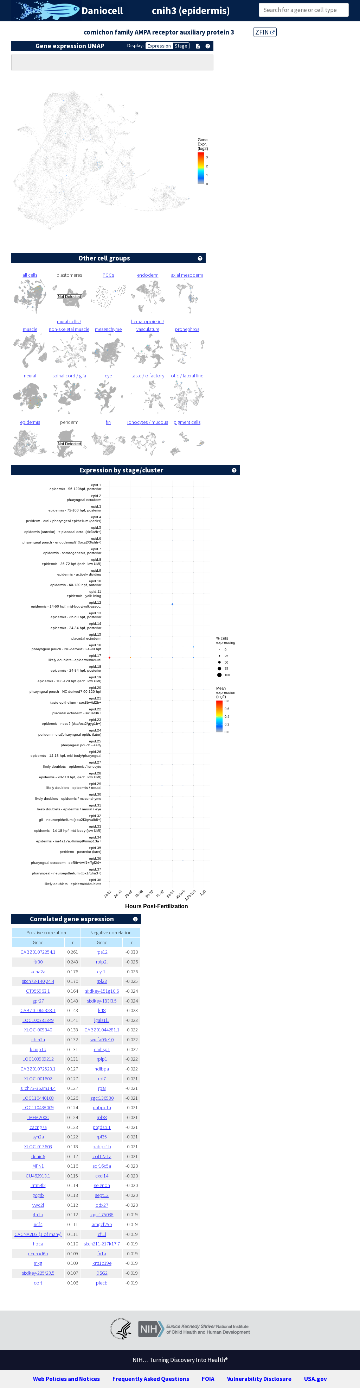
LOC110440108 (38, 1098)
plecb (102, 1283)
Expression (159, 46)
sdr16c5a (101, 1166)
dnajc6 (38, 1156)
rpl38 (102, 1117)
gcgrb (38, 1195)
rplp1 (102, 1059)
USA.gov (315, 1379)
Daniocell (102, 10)
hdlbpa (102, 1069)
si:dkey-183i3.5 (102, 1001)
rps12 (102, 952)
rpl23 (102, 981)
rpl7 (102, 1078)
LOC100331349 (38, 1020)
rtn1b (38, 1214)
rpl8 (102, 1088)
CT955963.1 (38, 991)
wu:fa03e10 (102, 1039)
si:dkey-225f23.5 (38, 1273)
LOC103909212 (38, 1059)
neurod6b (38, 1253)
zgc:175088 (102, 1214)
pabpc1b (101, 1146)
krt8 (102, 1010)
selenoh (102, 1185)
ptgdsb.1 (102, 1127)
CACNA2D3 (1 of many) (38, 1234)
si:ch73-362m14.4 (38, 1088)
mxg (38, 1263)
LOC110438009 (38, 1107)
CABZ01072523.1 (38, 1069)
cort (38, 1283)
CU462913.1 (38, 1176)
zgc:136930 (102, 1098)
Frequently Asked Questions (150, 1379)
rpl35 (102, 1136)
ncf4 (38, 1224)
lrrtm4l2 (38, 1185)
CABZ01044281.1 (102, 1029)
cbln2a (38, 1039)
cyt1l (102, 971)
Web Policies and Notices (66, 1379)
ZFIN (262, 32)
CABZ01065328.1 (38, 1010)
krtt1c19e (101, 1263)
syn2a (38, 1136)
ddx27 (102, 1205)
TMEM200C (38, 1117)
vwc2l (38, 1205)
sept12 (102, 1195)
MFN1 (38, 1166)
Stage (181, 46)
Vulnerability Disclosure (259, 1379)
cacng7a (38, 1127)
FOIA (208, 1379)
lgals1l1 (101, 1020)
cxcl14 (101, 1176)
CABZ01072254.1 (38, 952)
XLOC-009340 (38, 1029)
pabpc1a (102, 1107)
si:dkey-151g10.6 (102, 991)
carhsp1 (102, 1049)
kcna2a (38, 971)
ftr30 (38, 962)
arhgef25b (102, 1224)
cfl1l (102, 1234)
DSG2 (102, 1273)
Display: (135, 45)
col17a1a (101, 1156)
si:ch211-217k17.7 (102, 1244)
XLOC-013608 (38, 1146)
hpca (38, 1244)
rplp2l (102, 962)
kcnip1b (38, 1049)
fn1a (101, 1253)
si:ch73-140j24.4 (38, 981)
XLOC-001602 (38, 1078)
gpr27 (38, 1001)
